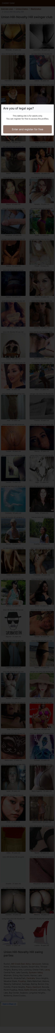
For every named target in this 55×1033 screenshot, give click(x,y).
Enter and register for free (27, 129)
